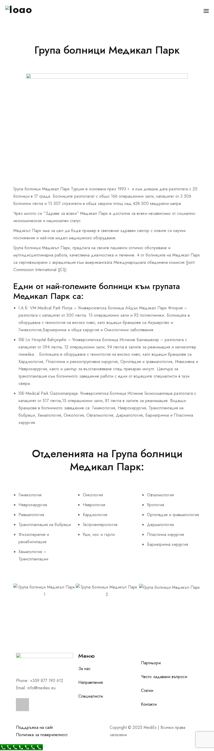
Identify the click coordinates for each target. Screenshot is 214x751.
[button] (18, 591)
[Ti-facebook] (22, 704)
